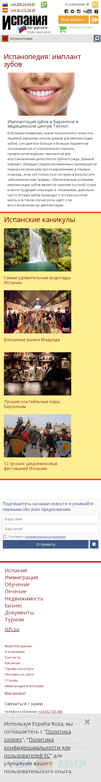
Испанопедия (21, 38)
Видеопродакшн (18, 646)
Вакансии (12, 663)
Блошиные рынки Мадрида (32, 339)
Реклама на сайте (19, 674)
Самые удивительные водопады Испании (37, 280)
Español (95, 3)
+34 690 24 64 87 (22, 4)
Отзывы (11, 680)
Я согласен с (37, 536)
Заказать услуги (81, 27)
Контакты (13, 657)
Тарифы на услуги (19, 668)
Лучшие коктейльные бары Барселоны (32, 404)
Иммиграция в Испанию (24, 686)
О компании (75, 4)
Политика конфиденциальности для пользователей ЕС (37, 747)
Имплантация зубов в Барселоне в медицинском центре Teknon (43, 124)
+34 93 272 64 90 (22, 10)
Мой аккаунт (15, 693)
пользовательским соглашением (45, 536)
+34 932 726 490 (50, 711)
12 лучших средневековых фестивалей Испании (30, 466)
